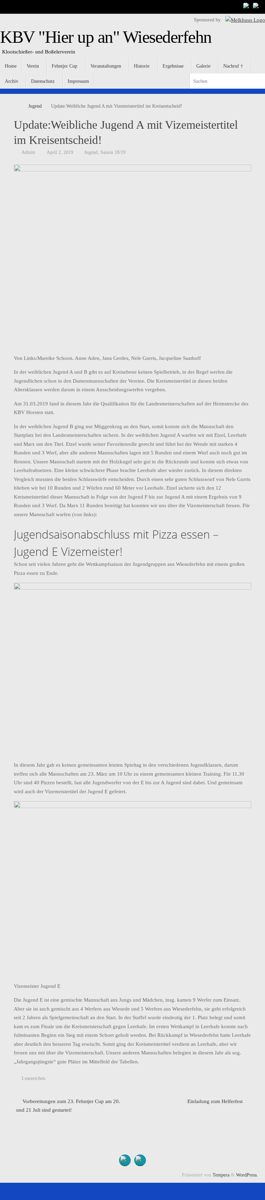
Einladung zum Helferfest (215, 1101)
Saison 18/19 (113, 152)
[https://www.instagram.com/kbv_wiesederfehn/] (257, 6)
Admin (28, 152)
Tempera (221, 1175)
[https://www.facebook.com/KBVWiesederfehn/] (247, 6)
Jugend (35, 106)
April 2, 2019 (60, 152)
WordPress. (247, 1175)
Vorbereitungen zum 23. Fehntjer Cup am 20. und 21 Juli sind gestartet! (68, 1106)
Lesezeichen (33, 1078)
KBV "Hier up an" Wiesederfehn (106, 37)
